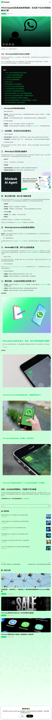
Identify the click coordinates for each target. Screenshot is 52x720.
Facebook (21, 241)
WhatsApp (4, 13)
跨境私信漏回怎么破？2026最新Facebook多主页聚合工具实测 (14, 534)
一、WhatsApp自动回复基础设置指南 (14, 75)
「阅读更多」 (5, 347)
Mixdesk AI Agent (9, 81)
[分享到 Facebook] (3, 44)
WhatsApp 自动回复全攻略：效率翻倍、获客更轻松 (16, 97)
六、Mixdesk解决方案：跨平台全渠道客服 (14, 88)
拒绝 (22, 716)
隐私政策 (28, 712)
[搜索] (48, 506)
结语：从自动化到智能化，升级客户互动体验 (15, 102)
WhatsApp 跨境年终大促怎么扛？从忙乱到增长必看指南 (17, 613)
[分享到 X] (6, 44)
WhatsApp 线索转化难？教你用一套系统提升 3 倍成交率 (17, 634)
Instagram (22, 266)
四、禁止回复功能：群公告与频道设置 (13, 84)
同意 (30, 716)
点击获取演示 (26, 498)
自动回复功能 (16, 199)
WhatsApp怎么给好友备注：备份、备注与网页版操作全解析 (18, 93)
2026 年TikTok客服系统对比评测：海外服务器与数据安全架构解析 (15, 546)
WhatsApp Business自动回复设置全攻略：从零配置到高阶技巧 (19, 95)
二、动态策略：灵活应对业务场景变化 (13, 77)
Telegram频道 (17, 222)
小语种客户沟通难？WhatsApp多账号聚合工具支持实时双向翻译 (15, 521)
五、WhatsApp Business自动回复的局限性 (14, 86)
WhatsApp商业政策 (35, 125)
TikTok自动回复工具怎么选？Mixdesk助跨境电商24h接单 (13, 527)
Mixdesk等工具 (43, 284)
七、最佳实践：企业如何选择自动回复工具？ (15, 91)
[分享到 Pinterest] (10, 44)
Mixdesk (47, 492)
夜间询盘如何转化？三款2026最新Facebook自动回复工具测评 (14, 515)
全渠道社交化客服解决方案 (33, 250)
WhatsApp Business (21, 284)
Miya (7, 49)
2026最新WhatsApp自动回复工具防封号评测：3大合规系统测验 (15, 540)
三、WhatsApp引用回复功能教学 (12, 79)
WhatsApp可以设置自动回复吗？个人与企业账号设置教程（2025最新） (21, 100)
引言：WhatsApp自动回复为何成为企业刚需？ (16, 72)
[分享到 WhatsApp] (13, 44)
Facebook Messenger (14, 266)
